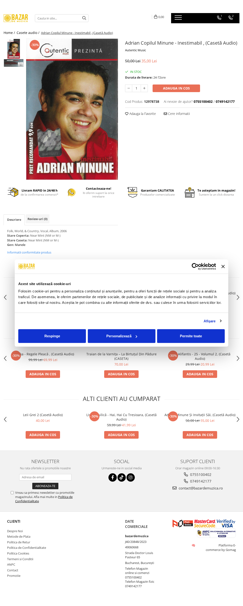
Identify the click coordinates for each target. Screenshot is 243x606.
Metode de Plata (18, 536)
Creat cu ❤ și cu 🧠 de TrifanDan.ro (194, 545)
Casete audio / (28, 32)
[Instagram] (130, 477)
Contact (12, 570)
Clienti (13, 521)
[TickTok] (121, 477)
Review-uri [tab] (37, 219)
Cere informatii (178, 113)
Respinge (52, 336)
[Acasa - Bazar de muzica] (16, 18)
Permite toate (191, 336)
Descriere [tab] (14, 219)
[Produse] (179, 19)
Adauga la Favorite (142, 113)
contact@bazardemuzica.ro (200, 488)
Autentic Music (135, 50)
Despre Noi (15, 531)
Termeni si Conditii (20, 559)
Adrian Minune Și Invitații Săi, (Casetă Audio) (199, 415)
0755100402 (200, 474)
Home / (10, 32)
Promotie (13, 575)
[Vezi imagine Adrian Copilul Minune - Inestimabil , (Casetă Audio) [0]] (13, 49)
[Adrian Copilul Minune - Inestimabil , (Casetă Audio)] (72, 109)
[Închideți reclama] (223, 266)
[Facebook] (112, 477)
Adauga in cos (176, 88)
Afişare (210, 321)
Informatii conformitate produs (29, 252)
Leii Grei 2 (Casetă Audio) (43, 415)
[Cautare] (84, 18)
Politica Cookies (18, 553)
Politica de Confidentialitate (26, 547)
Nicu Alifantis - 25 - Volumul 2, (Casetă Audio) (200, 356)
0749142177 (200, 481)
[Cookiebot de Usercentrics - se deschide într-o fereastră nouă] (195, 266)
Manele (20, 245)
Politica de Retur (18, 542)
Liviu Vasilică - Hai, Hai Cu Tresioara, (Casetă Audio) (121, 417)
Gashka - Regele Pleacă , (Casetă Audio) (43, 354)
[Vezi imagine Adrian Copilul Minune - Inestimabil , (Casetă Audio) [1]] (13, 63)
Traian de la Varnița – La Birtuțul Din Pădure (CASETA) (121, 356)
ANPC (11, 564)
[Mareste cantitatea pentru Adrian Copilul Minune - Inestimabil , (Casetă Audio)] (144, 88)
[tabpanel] (72, 109)
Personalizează (118, 336)
